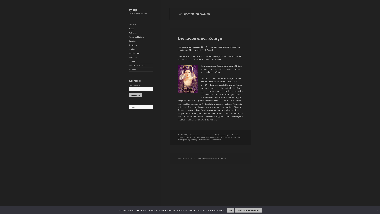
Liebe (198, 137)
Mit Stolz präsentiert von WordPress (212, 158)
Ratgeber (132, 41)
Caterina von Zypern (223, 135)
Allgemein (209, 135)
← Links (132, 61)
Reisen (131, 29)
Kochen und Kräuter (136, 37)
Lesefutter (133, 49)
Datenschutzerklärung (248, 210)
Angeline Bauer (134, 53)
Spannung (186, 140)
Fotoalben (132, 69)
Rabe (238, 137)
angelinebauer (196, 135)
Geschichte (182, 137)
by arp (133, 10)
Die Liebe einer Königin (201, 38)
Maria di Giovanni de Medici (211, 137)
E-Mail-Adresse (134, 86)
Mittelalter (232, 137)
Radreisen (132, 33)
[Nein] (378, 210)
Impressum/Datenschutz (138, 65)
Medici (224, 137)
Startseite (132, 25)
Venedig (194, 140)
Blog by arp (133, 57)
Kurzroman (191, 137)
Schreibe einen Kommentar (210, 140)
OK (230, 210)
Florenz (235, 135)
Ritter (180, 140)
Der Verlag (133, 45)
